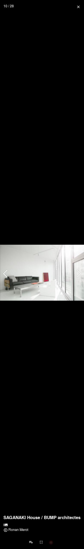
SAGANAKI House (21, 517)
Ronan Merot (18, 529)
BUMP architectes (62, 517)
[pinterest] (51, 542)
